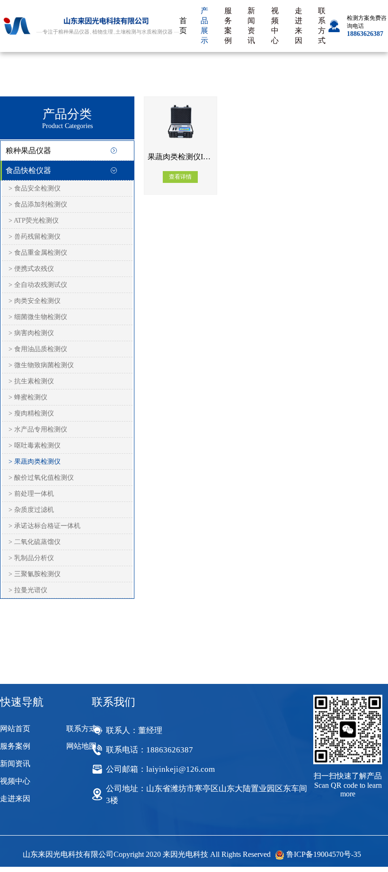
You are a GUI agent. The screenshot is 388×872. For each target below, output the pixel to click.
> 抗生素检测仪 (31, 381)
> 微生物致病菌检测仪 (41, 365)
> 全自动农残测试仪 (38, 284)
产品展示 (204, 25)
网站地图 (81, 746)
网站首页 (15, 729)
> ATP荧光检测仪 (34, 220)
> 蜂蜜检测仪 (28, 397)
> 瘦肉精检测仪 (31, 413)
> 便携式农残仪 (31, 268)
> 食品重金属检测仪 (38, 252)
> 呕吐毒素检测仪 (35, 445)
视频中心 (275, 25)
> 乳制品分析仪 (31, 557)
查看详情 (180, 176)
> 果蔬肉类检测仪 (35, 461)
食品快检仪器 (28, 170)
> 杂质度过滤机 (31, 509)
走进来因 (298, 25)
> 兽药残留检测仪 (35, 236)
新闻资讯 (251, 25)
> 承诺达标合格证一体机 (44, 525)
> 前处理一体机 (31, 493)
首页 (183, 26)
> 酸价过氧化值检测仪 (41, 477)
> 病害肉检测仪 (31, 333)
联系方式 (322, 25)
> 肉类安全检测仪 (35, 300)
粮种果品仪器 (28, 151)
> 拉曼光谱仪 (28, 590)
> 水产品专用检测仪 (38, 429)
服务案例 (228, 25)
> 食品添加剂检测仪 (38, 204)
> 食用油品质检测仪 (38, 349)
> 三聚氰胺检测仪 (35, 574)
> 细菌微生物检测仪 (38, 316)
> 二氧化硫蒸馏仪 (35, 541)
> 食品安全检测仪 (35, 188)
